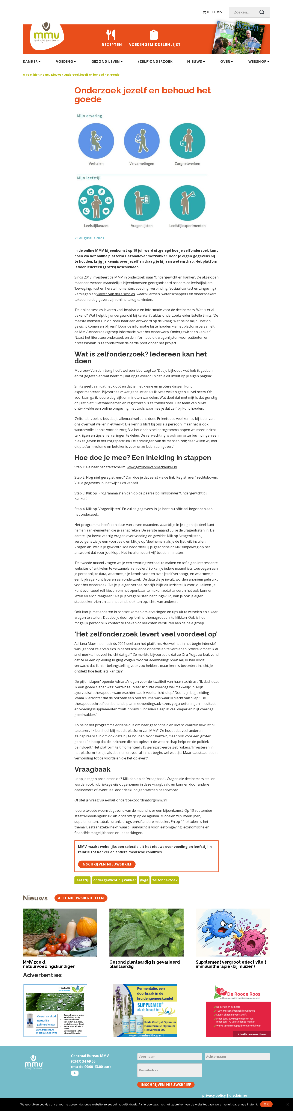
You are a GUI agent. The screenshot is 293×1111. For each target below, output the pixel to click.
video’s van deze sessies (116, 294)
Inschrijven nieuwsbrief (107, 864)
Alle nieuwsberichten (81, 898)
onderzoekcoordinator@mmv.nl (141, 800)
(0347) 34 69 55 (83, 1061)
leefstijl (82, 880)
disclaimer (238, 1095)
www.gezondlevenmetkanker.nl (152, 467)
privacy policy (214, 1095)
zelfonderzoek (165, 880)
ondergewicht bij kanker (114, 880)
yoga (144, 880)
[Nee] (287, 1104)
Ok (266, 1104)
